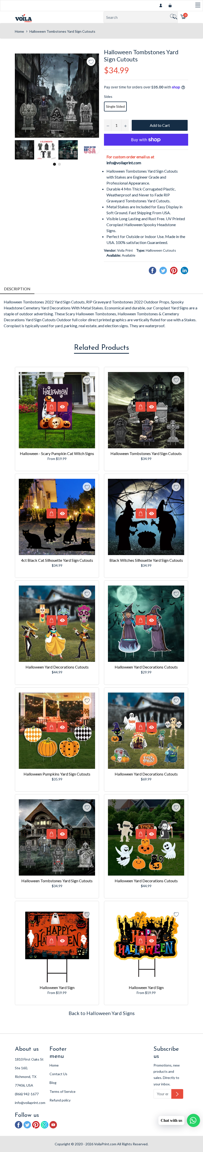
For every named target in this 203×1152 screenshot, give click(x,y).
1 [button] (54, 164)
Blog (53, 1082)
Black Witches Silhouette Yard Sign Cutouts (146, 560)
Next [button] (95, 150)
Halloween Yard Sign (57, 987)
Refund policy (60, 1100)
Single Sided (115, 106)
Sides (108, 96)
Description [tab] (17, 288)
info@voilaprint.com (123, 162)
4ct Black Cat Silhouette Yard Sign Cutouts (57, 560)
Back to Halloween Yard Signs (102, 1013)
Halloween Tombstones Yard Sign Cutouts (146, 453)
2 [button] (59, 164)
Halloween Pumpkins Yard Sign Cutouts (57, 774)
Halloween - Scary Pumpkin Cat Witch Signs (57, 453)
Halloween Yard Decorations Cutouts (57, 667)
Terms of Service (63, 1091)
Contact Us (58, 1074)
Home (19, 31)
